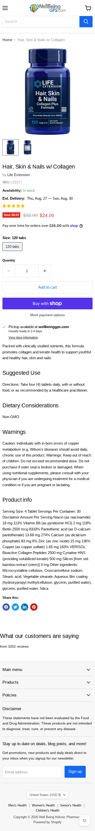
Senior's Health (70, 805)
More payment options (47, 315)
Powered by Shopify (47, 822)
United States (45, 795)
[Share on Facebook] (6, 607)
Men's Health (17, 805)
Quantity (8, 260)
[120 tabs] (13, 252)
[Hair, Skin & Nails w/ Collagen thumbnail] (10, 147)
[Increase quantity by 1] (45, 271)
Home (7, 40)
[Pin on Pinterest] (34, 607)
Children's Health (47, 810)
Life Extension (18, 175)
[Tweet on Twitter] (15, 607)
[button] (14, 206)
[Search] (86, 21)
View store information (23, 337)
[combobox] (40, 21)
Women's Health (43, 805)
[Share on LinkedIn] (24, 607)
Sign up (75, 771)
